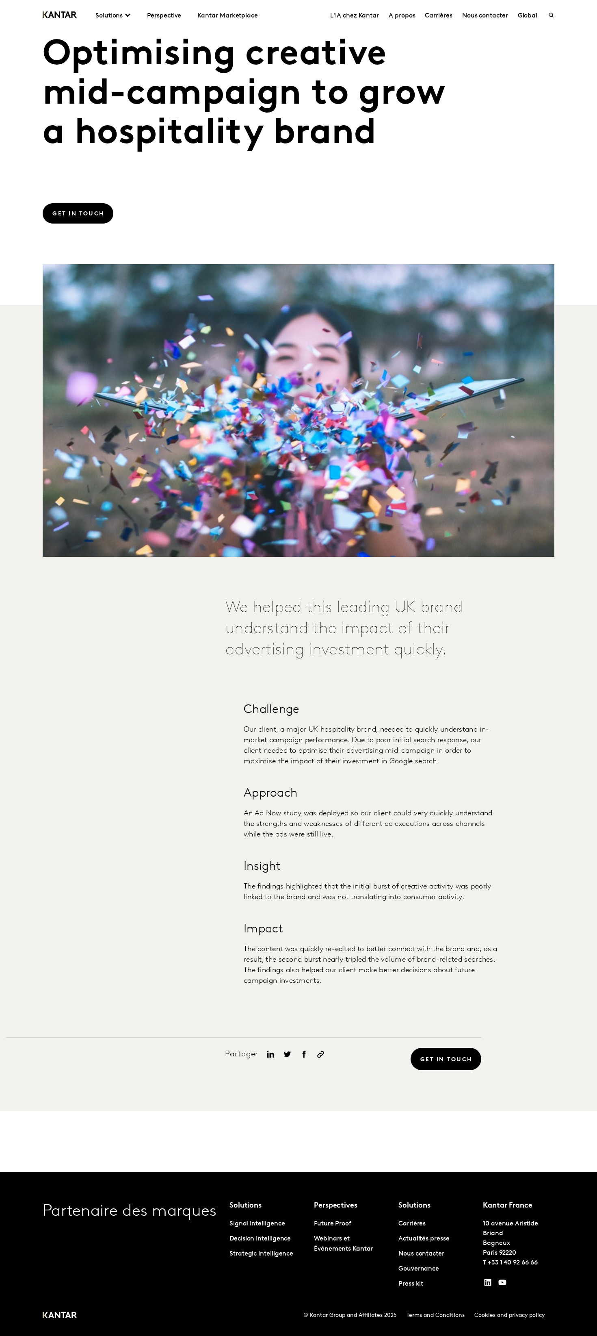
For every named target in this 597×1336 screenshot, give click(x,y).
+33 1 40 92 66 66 (513, 1263)
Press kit (410, 1284)
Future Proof (332, 1224)
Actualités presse (424, 1239)
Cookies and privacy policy (509, 1315)
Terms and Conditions (436, 1315)
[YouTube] (488, 1284)
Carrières (438, 16)
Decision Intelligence (260, 1239)
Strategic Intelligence (261, 1254)
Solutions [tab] (109, 16)
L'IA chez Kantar (354, 16)
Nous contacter (485, 16)
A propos (402, 16)
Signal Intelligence (257, 1224)
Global (528, 16)
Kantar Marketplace (227, 16)
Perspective (164, 16)
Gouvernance (418, 1269)
